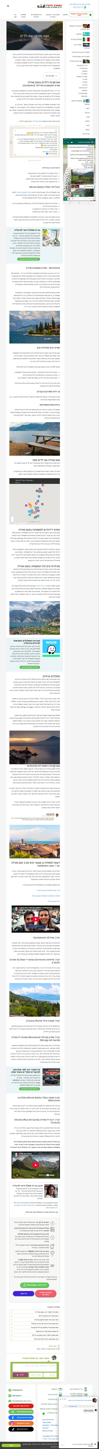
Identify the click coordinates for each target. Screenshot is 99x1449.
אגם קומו (84, 96)
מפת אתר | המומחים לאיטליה (50, 1426)
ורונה (88, 125)
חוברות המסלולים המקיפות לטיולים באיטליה (27, 641)
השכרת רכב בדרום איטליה (81, 52)
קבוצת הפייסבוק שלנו (25, 1417)
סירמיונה (43, 968)
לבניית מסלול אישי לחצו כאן (29, 259)
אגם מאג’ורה (83, 93)
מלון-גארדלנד (37, 121)
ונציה (88, 117)
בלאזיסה (57, 273)
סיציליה (84, 82)
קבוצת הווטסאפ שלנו (24, 1412)
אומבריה (84, 74)
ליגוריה (85, 79)
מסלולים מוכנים (23, 16)
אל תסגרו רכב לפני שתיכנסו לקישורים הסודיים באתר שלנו (25, 1070)
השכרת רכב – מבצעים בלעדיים (53, 16)
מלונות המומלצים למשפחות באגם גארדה (46, 896)
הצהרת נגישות (47, 1431)
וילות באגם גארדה (54, 901)
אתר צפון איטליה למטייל (50, 1439)
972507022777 (17, 1390)
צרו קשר (15, 16)
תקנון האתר (46, 1422)
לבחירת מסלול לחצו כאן (30, 667)
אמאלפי (84, 90)
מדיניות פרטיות (47, 1419)
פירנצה (87, 112)
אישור (11, 1445)
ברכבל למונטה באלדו (24, 192)
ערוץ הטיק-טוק (22, 1429)
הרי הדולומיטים (82, 65)
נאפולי (87, 129)
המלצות (65, 15)
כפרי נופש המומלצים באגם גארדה (48, 890)
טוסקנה (84, 71)
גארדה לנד (86, 134)
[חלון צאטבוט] (78, 1422)
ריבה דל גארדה (40, 586)
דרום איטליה (83, 88)
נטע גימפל (53, 1346)
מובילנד (23, 273)
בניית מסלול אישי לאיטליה (36, 16)
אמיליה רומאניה (81, 76)
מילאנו (87, 121)
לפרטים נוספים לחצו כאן (46, 1293)
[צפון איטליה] (49, 6)
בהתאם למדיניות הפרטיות (59, 1447)
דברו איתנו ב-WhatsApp (36, 1285)
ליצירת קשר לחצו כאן (21, 1406)
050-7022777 (16, 1396)
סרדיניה (84, 85)
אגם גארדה (28, 306)
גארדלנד (57, 91)
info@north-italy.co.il (22, 1401)
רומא (88, 108)
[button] (52, 76)
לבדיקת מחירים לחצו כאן (29, 1089)
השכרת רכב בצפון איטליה (81, 56)
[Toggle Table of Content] (56, 76)
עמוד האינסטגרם (23, 1423)
